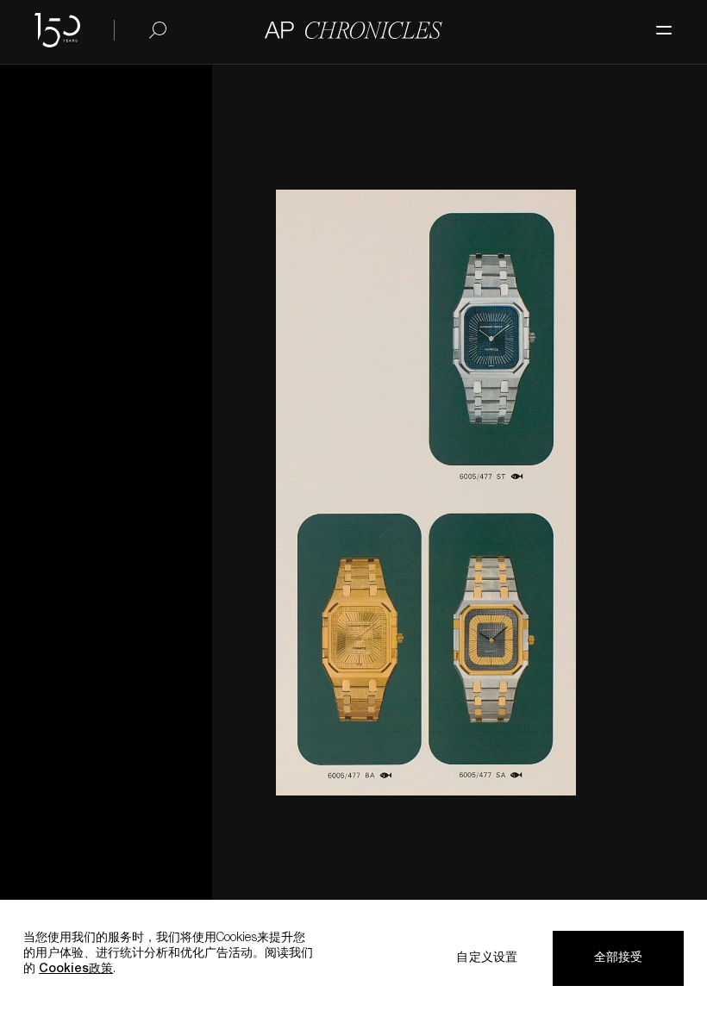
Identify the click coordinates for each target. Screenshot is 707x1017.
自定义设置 (486, 958)
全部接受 (618, 958)
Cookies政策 (76, 970)
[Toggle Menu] (655, 21)
